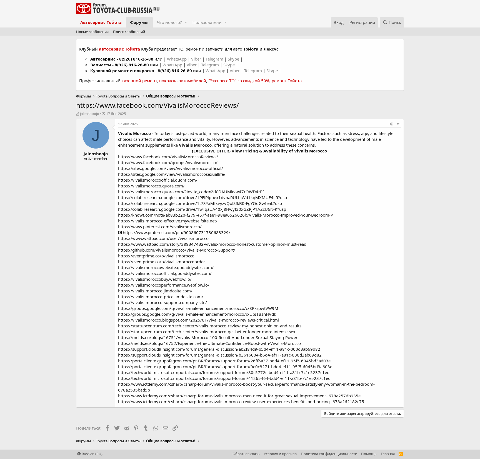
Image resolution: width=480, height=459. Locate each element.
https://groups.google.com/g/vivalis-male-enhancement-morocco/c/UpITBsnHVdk (197, 314)
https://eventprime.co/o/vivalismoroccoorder (161, 261)
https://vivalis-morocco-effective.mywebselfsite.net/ (168, 221)
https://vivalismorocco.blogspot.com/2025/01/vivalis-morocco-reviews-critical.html (198, 320)
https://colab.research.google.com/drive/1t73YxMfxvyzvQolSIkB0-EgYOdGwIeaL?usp (200, 203)
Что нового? (169, 22)
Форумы (139, 22)
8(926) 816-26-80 (136, 59)
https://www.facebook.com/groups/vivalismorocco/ (168, 162)
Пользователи (207, 22)
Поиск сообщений (129, 31)
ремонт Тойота (287, 80)
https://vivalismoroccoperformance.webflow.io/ (163, 285)
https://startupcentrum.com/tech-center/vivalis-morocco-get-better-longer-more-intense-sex (206, 331)
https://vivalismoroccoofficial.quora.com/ (158, 180)
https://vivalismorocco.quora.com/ (151, 186)
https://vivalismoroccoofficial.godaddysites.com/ (165, 273)
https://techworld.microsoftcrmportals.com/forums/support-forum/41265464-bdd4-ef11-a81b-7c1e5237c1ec (224, 378)
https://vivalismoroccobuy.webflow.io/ (155, 279)
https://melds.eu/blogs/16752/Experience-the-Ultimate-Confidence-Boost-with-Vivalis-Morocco (209, 343)
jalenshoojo (89, 113)
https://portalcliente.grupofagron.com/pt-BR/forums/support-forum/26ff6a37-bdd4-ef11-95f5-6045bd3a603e (224, 360)
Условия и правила (280, 453)
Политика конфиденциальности (329, 453)
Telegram (215, 59)
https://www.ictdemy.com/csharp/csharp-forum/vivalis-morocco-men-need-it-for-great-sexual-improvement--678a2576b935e (239, 395)
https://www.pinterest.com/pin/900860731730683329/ (176, 232)
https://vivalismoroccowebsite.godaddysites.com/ (166, 267)
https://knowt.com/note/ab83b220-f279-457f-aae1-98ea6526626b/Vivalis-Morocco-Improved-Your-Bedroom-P (225, 215)
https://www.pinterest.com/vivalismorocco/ (160, 226)
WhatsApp (177, 59)
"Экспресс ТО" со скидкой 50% (238, 80)
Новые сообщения (92, 31)
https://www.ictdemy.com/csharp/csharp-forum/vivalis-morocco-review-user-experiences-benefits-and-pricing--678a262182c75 (241, 401)
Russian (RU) (91, 453)
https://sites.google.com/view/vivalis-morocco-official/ (170, 168)
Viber (196, 59)
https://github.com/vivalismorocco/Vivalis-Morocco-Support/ (176, 250)
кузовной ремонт (139, 80)
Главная (388, 453)
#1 (399, 124)
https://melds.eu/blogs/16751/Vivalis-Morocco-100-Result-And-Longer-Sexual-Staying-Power (208, 337)
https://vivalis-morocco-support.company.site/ (162, 302)
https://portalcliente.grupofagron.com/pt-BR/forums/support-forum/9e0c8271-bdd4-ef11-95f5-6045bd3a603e (225, 366)
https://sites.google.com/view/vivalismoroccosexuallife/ (172, 174)
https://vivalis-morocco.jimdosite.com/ (155, 291)
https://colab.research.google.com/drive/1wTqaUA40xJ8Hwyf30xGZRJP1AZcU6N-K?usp (202, 209)
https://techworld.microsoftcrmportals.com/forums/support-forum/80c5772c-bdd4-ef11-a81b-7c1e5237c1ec (223, 372)
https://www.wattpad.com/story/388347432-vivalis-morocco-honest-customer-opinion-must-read (212, 244)
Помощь (369, 453)
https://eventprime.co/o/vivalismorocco (156, 256)
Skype (234, 59)
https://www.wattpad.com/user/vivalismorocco (163, 238)
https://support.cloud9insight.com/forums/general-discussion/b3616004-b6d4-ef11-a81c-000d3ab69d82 (220, 355)
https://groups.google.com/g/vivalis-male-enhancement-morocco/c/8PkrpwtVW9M (198, 308)
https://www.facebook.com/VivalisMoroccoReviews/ (168, 156)
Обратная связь (246, 453)
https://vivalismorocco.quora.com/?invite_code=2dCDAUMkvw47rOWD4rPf (191, 191)
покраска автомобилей (182, 80)
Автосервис (103, 59)
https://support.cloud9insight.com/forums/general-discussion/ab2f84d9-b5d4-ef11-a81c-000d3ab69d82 (219, 349)
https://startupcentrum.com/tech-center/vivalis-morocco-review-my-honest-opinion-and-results (209, 325)
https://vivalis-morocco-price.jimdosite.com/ (160, 296)
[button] (185, 22)
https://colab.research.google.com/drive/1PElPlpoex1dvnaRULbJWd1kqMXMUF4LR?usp (202, 197)
